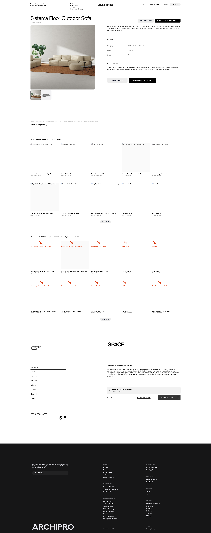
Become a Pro (154, 4)
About (148, 491)
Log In (165, 4)
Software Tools (108, 514)
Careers (148, 494)
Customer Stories (151, 479)
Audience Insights (108, 504)
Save (55, 146)
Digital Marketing (108, 509)
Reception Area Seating (55, 237)
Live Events (150, 482)
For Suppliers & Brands (110, 519)
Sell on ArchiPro (108, 506)
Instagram (149, 506)
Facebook (149, 508)
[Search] (137, 4)
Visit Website (145, 20)
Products (46, 4)
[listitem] (32, 121)
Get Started (107, 492)
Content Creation (108, 511)
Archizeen (106, 475)
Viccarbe (52, 139)
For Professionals (108, 516)
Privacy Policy (150, 529)
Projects (37, 4)
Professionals (42, 5)
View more (105, 222)
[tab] (35, 95)
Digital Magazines (108, 477)
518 (62, 417)
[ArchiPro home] (105, 5)
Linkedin (149, 511)
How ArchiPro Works (109, 487)
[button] (144, 397)
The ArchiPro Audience (110, 489)
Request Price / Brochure (166, 20)
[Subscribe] (65, 473)
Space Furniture (35, 23)
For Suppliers (150, 470)
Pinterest (149, 516)
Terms (148, 526)
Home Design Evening (76, 9)
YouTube (149, 513)
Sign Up (175, 4)
